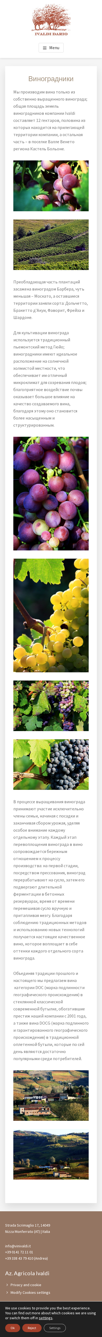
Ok (13, 1328)
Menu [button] (54, 47)
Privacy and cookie (26, 1284)
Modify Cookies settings (30, 1292)
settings (45, 1317)
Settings (54, 1328)
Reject (32, 1328)
